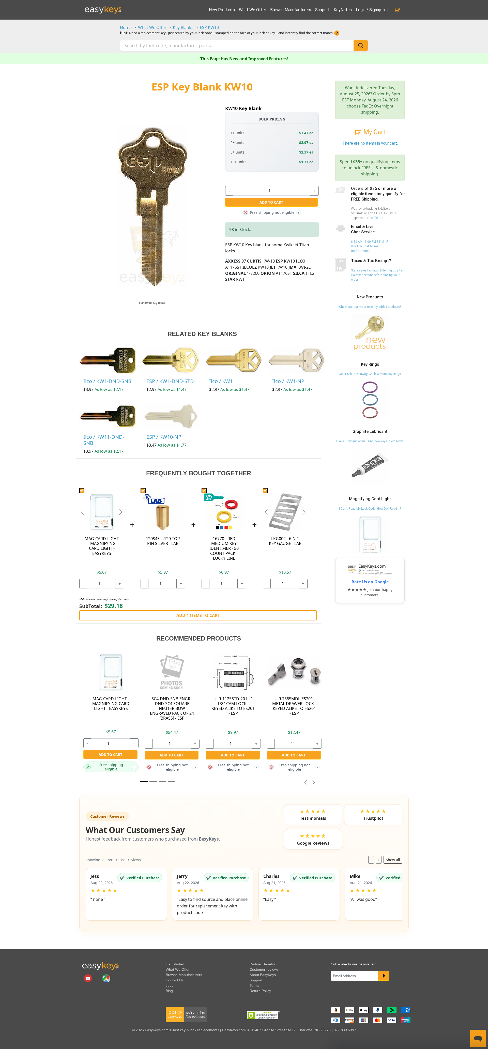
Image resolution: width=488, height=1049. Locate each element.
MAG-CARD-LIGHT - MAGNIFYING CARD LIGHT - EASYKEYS (102, 546)
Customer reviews (264, 969)
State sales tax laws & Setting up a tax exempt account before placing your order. (377, 275)
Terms (255, 985)
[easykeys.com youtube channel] (88, 978)
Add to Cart (271, 202)
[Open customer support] (478, 1038)
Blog (169, 991)
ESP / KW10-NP (163, 436)
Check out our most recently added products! (370, 307)
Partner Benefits (263, 964)
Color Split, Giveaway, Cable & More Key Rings (370, 374)
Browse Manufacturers (290, 9)
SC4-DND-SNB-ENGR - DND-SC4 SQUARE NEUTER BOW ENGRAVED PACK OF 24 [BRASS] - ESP (172, 708)
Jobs (169, 985)
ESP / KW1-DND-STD (170, 381)
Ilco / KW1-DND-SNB (107, 381)
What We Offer (252, 9)
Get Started (175, 964)
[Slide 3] (171, 782)
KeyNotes (343, 9)
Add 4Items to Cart (198, 615)
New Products (222, 9)
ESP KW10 (209, 27)
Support (322, 9)
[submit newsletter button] (383, 976)
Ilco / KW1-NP (288, 381)
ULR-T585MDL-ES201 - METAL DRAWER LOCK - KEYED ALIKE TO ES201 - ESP (294, 706)
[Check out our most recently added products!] (370, 332)
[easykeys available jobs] (186, 1014)
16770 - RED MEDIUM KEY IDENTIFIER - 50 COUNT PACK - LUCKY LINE (224, 548)
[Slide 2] (162, 782)
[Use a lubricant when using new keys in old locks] (370, 467)
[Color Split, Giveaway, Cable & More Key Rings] (370, 400)
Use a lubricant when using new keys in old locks (370, 441)
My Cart (374, 132)
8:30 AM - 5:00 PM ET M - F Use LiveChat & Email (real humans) (369, 246)
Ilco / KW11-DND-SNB (103, 439)
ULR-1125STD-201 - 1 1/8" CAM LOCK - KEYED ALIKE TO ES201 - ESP (233, 706)
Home (126, 27)
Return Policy (260, 991)
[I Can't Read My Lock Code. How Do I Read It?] (370, 534)
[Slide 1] (144, 782)
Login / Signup (369, 9)
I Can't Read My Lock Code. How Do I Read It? (370, 508)
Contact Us (175, 980)
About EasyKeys (263, 975)
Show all (393, 859)
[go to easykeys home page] (100, 966)
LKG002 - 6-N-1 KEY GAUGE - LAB (285, 541)
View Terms (375, 218)
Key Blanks (183, 27)
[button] (126, 894)
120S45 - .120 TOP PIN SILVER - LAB (163, 541)
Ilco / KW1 (221, 381)
